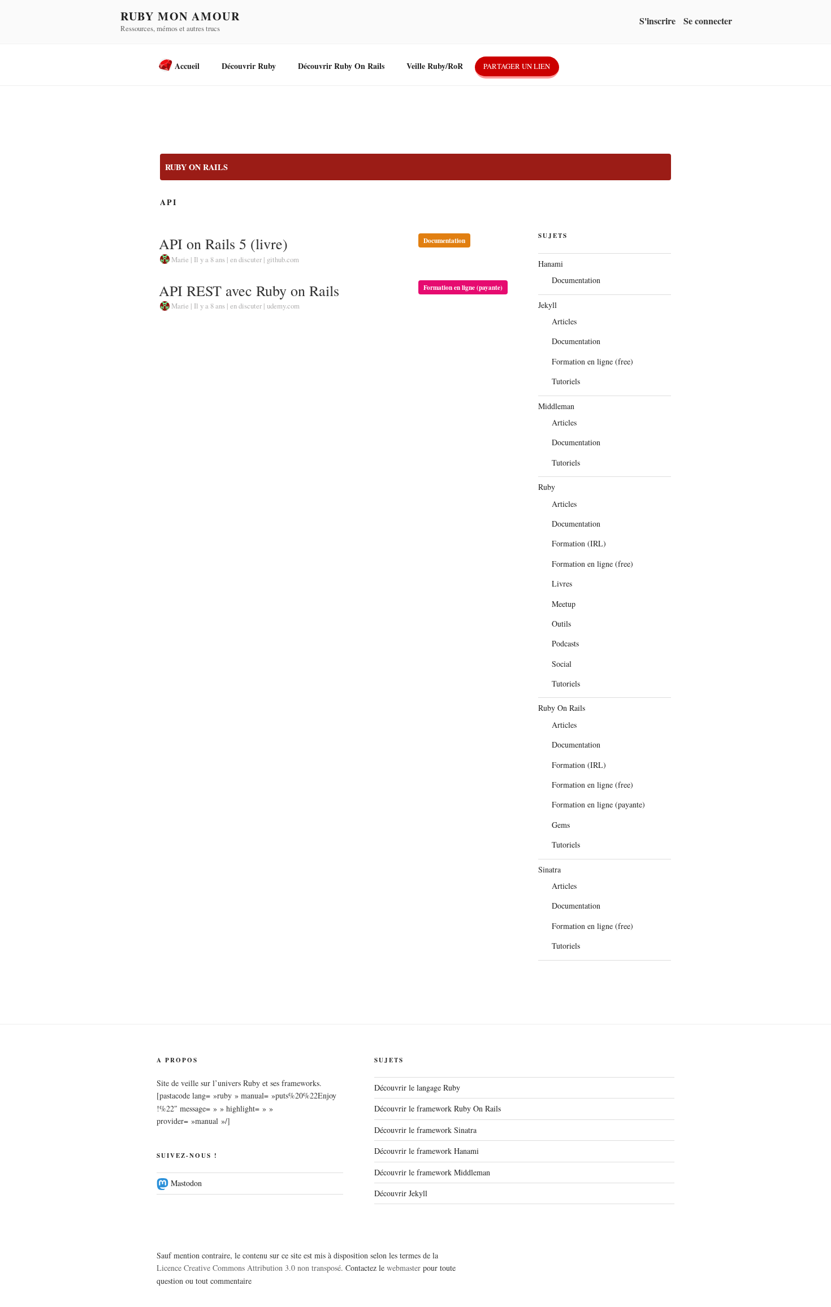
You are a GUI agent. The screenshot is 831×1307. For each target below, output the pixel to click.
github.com (283, 259)
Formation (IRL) (579, 543)
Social (562, 663)
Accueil (186, 66)
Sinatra (549, 869)
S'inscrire (657, 20)
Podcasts (565, 643)
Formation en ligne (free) (592, 361)
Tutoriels (566, 381)
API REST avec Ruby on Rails (249, 290)
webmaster (404, 1267)
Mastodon (185, 1183)
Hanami (550, 263)
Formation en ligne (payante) (463, 287)
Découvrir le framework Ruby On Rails (437, 1108)
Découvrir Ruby (249, 66)
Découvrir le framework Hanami (426, 1150)
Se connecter (707, 20)
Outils (561, 623)
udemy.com (283, 306)
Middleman (556, 406)
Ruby (546, 486)
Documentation (444, 240)
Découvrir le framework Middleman (432, 1172)
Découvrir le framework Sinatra (425, 1129)
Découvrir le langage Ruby (417, 1087)
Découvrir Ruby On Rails (341, 66)
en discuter (246, 259)
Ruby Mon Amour (180, 16)
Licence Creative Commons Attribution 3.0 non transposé (249, 1267)
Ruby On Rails (196, 167)
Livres (562, 583)
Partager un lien (516, 66)
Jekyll (547, 304)
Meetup (563, 603)
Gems (561, 824)
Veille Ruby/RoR (434, 66)
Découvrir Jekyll (400, 1193)
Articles (564, 321)
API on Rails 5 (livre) (223, 243)
